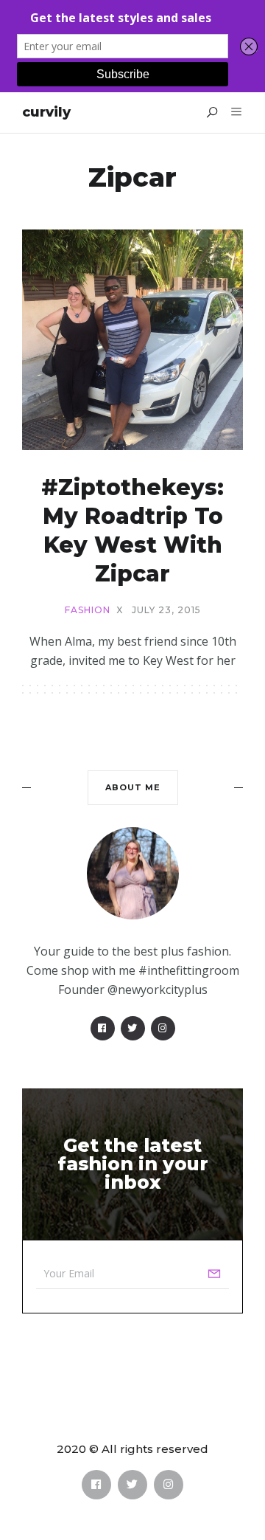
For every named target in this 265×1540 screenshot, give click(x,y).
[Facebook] (103, 1028)
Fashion (87, 610)
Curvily (46, 112)
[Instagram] (163, 1028)
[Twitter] (133, 1028)
